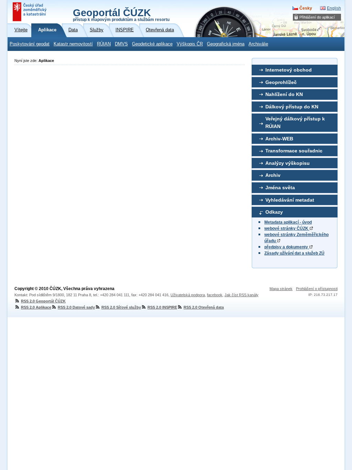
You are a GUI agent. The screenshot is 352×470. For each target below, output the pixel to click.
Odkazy (274, 212)
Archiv (272, 175)
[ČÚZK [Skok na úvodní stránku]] (30, 12)
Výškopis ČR (190, 44)
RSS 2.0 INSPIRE (162, 307)
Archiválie (258, 44)
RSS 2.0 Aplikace (36, 307)
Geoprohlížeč (281, 82)
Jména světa (280, 187)
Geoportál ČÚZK (121, 14)
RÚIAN (104, 44)
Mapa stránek (281, 289)
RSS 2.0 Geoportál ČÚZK (43, 301)
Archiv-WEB (279, 138)
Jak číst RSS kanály (241, 295)
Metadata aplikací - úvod (288, 222)
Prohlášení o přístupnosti (317, 289)
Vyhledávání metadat (289, 200)
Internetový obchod (288, 70)
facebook (214, 295)
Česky (305, 8)
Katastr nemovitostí (73, 44)
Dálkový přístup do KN (291, 106)
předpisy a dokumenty (286, 247)
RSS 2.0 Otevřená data (204, 307)
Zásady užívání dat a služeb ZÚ (294, 253)
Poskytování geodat (30, 44)
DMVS (121, 44)
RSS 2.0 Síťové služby (121, 307)
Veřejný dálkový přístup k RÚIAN (295, 122)
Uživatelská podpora (187, 295)
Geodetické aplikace (152, 44)
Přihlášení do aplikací (317, 17)
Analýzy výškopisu (287, 163)
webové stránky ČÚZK (286, 228)
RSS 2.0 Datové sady (76, 307)
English (334, 8)
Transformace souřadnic (293, 150)
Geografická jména (225, 44)
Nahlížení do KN (284, 94)
